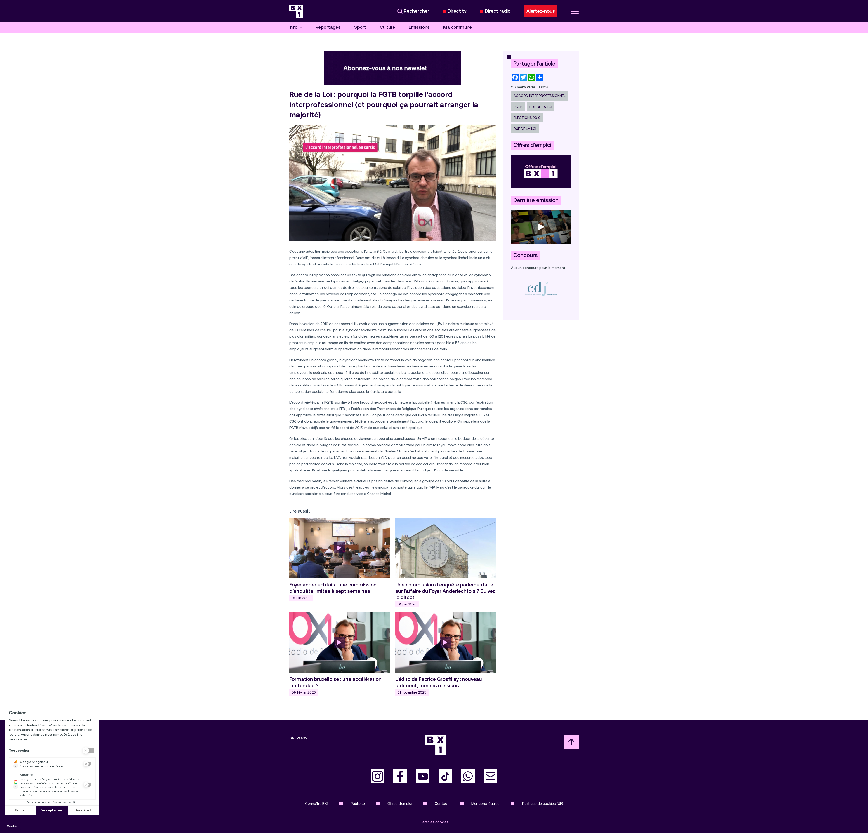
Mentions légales (485, 803)
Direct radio (498, 11)
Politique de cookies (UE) (542, 803)
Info (293, 27)
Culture (387, 27)
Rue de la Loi (540, 106)
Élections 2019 (527, 117)
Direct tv (457, 11)
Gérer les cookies (434, 822)
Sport (360, 27)
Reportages (328, 27)
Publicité (358, 803)
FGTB (518, 106)
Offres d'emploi (399, 803)
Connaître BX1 (316, 803)
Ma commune (457, 27)
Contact (442, 803)
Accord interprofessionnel (540, 95)
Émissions (419, 27)
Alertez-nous (540, 11)
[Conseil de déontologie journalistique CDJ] (540, 288)
